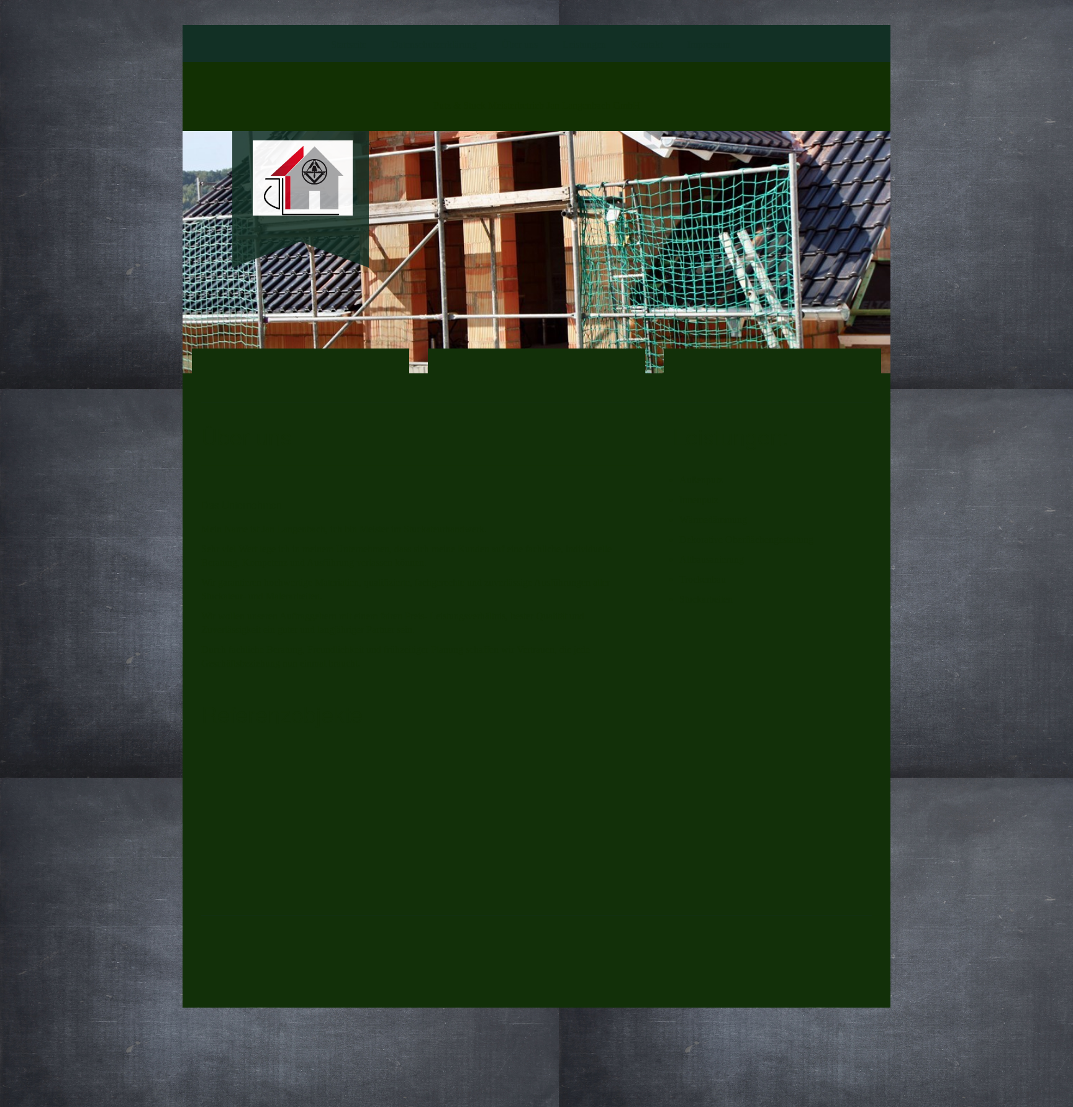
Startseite (348, 44)
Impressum (708, 44)
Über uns (520, 44)
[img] (300, 178)
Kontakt (647, 44)
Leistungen (584, 44)
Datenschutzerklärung (434, 44)
